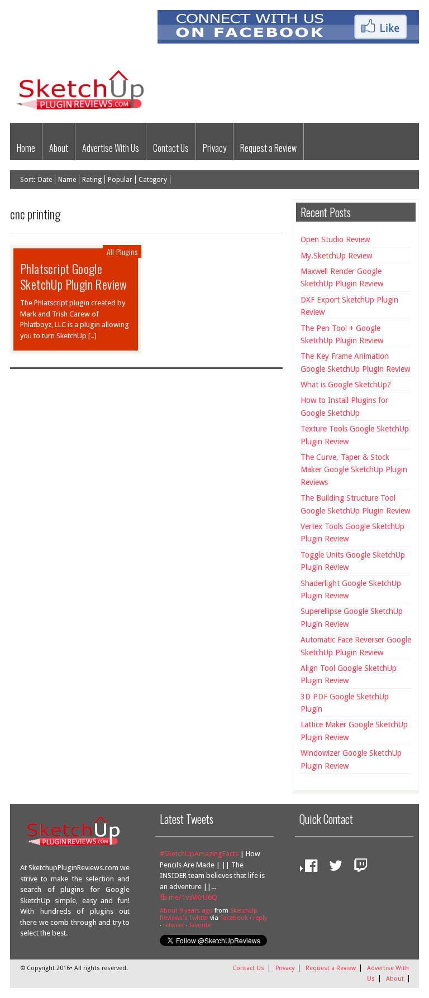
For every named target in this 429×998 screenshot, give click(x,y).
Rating (92, 180)
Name (67, 180)
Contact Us (171, 148)
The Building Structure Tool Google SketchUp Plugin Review (355, 504)
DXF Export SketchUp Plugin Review (349, 305)
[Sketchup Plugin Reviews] (84, 111)
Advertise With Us (110, 148)
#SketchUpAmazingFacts (199, 854)
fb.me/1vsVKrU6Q (188, 897)
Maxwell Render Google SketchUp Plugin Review (342, 277)
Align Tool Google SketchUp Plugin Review (349, 674)
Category (153, 180)
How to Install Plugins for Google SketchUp (344, 406)
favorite (200, 925)
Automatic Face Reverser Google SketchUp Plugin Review (356, 645)
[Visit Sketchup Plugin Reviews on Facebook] (308, 868)
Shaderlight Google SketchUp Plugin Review (351, 589)
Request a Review (268, 148)
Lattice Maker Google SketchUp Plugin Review (354, 730)
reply (260, 918)
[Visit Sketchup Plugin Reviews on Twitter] (332, 868)
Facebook (234, 918)
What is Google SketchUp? (346, 384)
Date (45, 180)
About (58, 148)
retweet (173, 925)
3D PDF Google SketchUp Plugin (345, 702)
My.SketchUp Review (336, 255)
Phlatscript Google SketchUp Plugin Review (73, 276)
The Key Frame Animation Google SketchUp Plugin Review (355, 362)
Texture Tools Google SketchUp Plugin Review (355, 434)
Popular (120, 180)
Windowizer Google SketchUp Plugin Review (351, 759)
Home (26, 148)
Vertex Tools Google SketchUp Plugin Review (352, 532)
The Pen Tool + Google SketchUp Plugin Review (342, 334)
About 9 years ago (186, 910)
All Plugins (122, 251)
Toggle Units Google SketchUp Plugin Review (353, 561)
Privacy (214, 148)
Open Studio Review (335, 239)
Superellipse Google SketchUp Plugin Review (352, 617)
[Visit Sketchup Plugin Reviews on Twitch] (358, 868)
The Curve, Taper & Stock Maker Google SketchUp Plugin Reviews (354, 470)
